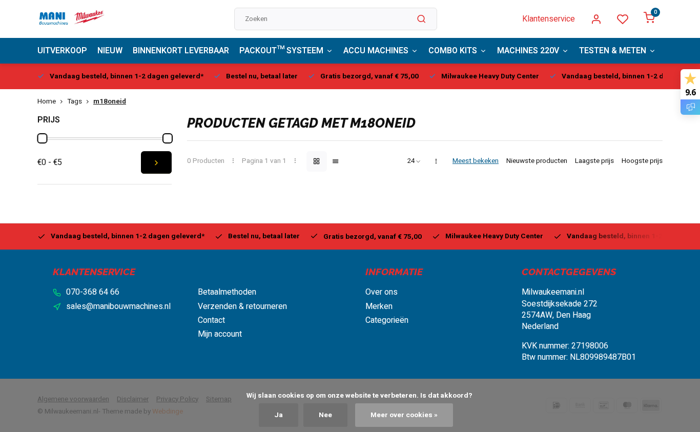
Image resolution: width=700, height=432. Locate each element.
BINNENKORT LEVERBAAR (181, 51)
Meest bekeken (475, 161)
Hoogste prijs (642, 161)
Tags (74, 102)
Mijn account (220, 334)
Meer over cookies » (404, 415)
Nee (325, 415)
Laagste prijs (594, 161)
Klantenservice (548, 19)
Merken (379, 306)
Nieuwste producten (536, 161)
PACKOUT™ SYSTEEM (281, 51)
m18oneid (109, 102)
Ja (278, 415)
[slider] (42, 138)
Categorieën (386, 320)
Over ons (381, 292)
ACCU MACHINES (375, 51)
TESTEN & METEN (612, 51)
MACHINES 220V (528, 51)
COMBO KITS (452, 51)
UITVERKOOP (62, 51)
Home (46, 102)
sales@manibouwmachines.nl (118, 306)
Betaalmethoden (227, 292)
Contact (211, 320)
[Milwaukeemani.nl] (71, 19)
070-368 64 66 (92, 292)
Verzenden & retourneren (242, 306)
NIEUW (109, 51)
